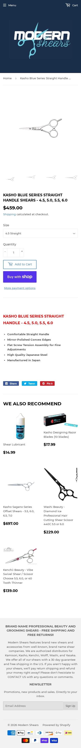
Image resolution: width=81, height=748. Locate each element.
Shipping (9, 214)
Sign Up (70, 705)
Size (6, 225)
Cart (74, 5)
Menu (12, 5)
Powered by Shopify (56, 725)
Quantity (9, 244)
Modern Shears (28, 725)
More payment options (20, 288)
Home (7, 78)
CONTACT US (17, 677)
